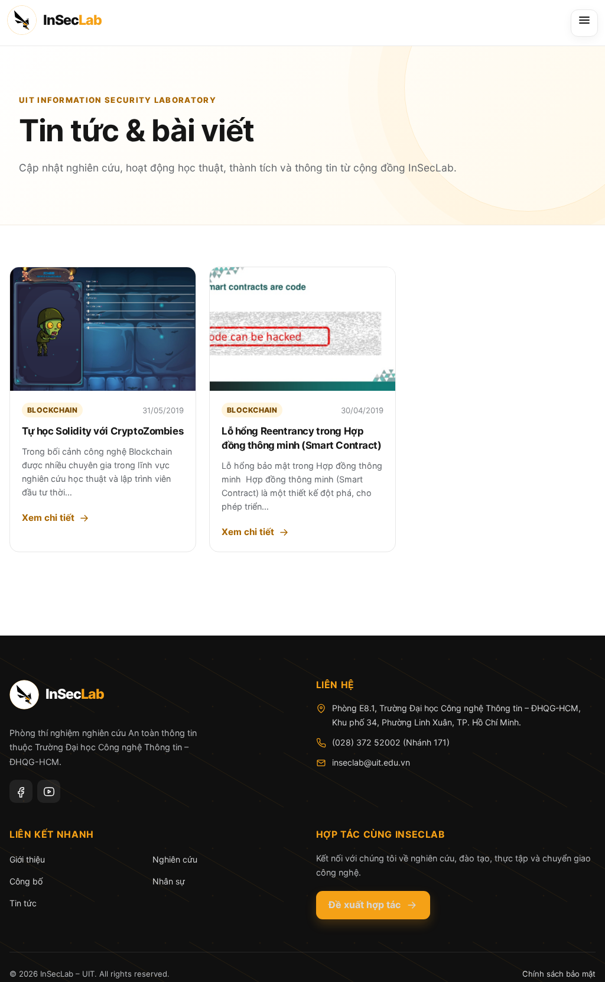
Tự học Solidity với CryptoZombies (102, 431)
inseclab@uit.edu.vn (371, 762)
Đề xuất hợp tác (364, 904)
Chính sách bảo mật (559, 973)
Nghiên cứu (174, 859)
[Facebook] (20, 791)
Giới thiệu (27, 859)
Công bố (26, 881)
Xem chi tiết (48, 517)
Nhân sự (168, 881)
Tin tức (23, 903)
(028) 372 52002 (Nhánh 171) (391, 742)
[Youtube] (48, 791)
